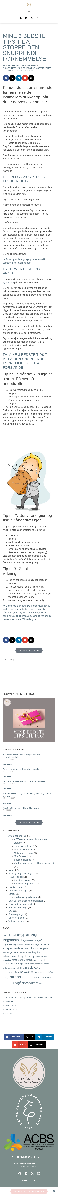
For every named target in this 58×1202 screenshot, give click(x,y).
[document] (29, 601)
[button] (54, 1191)
